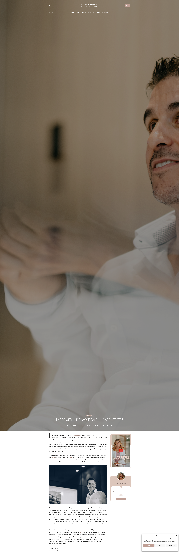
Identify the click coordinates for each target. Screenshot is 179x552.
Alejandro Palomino (77, 435)
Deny (160, 545)
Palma (53, 457)
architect (70, 457)
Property (73, 12)
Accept (148, 545)
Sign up (127, 5)
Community (98, 12)
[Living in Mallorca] (89, 5)
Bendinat (92, 442)
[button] (176, 536)
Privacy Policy (160, 548)
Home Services (91, 12)
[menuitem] (49, 12)
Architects (89, 415)
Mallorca (84, 12)
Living (78, 12)
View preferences (171, 545)
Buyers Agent (105, 12)
